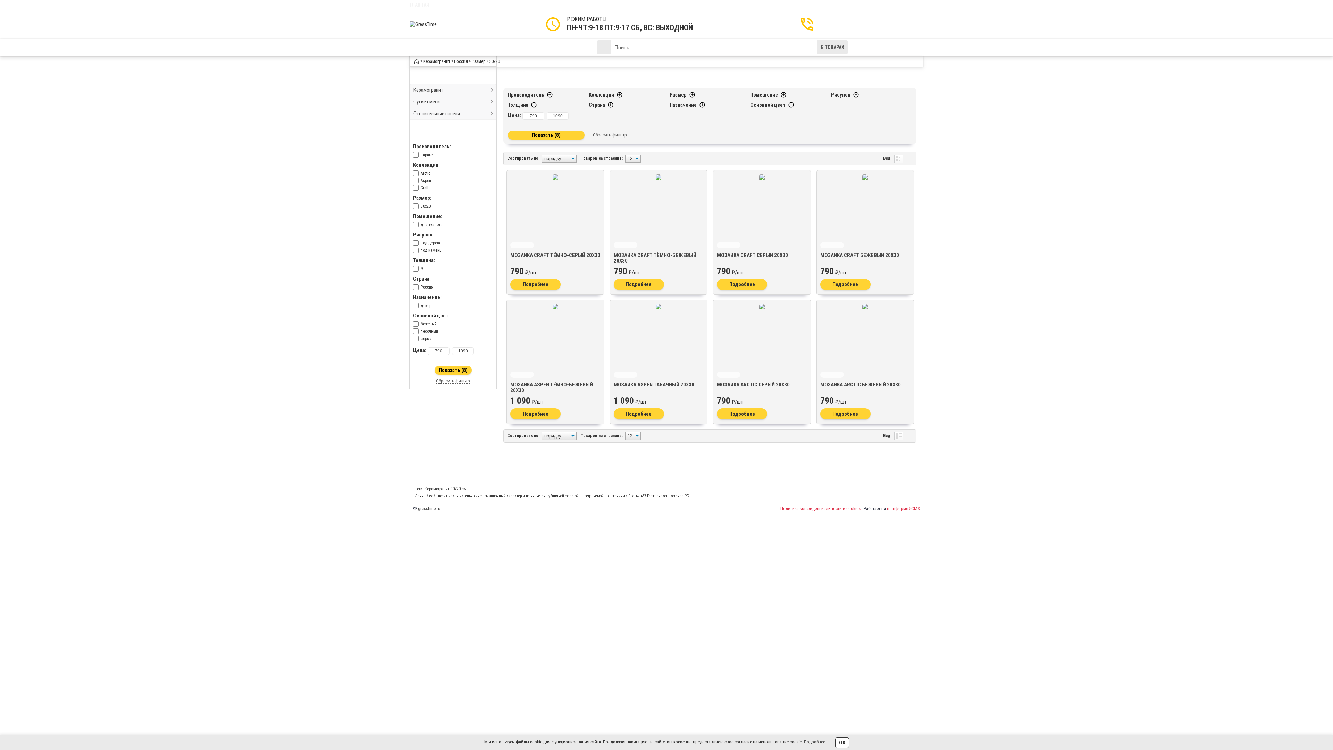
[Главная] (416, 61)
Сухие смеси (426, 102)
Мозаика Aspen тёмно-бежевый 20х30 (551, 387)
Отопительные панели (436, 113)
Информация (499, 47)
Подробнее (535, 284)
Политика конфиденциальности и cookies (820, 508)
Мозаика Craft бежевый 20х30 (859, 255)
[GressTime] (437, 24)
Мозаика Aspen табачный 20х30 (654, 385)
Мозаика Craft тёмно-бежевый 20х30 (655, 258)
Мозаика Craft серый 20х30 (752, 255)
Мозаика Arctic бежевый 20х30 (860, 385)
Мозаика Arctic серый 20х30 (753, 385)
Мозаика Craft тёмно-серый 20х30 (555, 255)
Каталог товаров (449, 47)
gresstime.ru (429, 508)
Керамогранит (428, 90)
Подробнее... (816, 741)
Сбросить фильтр (453, 380)
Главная (419, 5)
